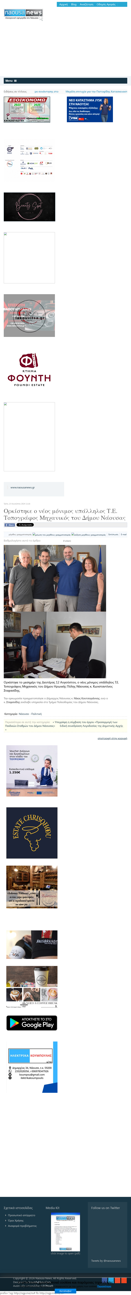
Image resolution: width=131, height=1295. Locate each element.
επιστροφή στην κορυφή (112, 738)
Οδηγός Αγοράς (106, 4)
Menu (9, 81)
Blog (73, 4)
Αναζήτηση (86, 4)
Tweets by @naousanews (106, 1260)
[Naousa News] (23, 14)
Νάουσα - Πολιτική (30, 714)
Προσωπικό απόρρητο (21, 1215)
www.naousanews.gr (23, 487)
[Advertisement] (65, 50)
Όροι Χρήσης (16, 1220)
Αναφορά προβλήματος (22, 1225)
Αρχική (63, 4)
